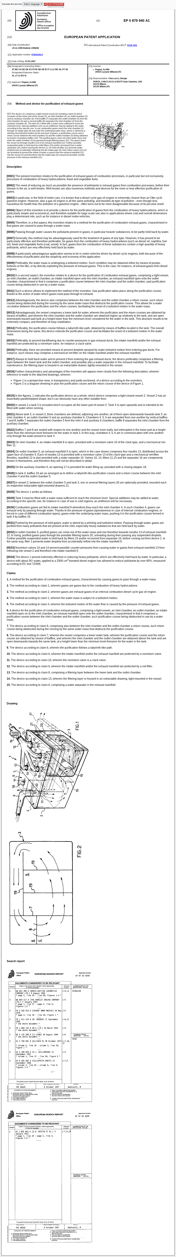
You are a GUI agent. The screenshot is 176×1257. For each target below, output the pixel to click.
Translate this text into (12, 4)
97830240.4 (37, 54)
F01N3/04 (132, 45)
